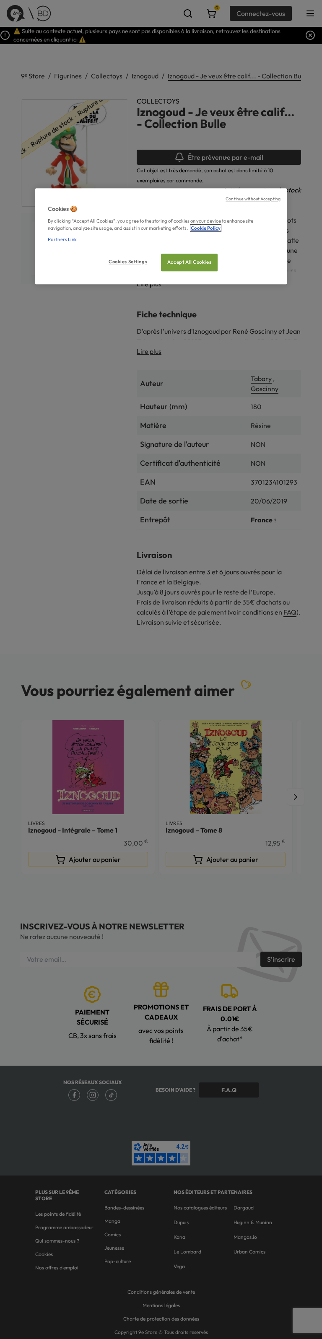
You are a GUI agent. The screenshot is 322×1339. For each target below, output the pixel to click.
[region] (161, 236)
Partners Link (62, 239)
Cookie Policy (206, 228)
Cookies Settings (128, 262)
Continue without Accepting (253, 199)
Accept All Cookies (189, 262)
